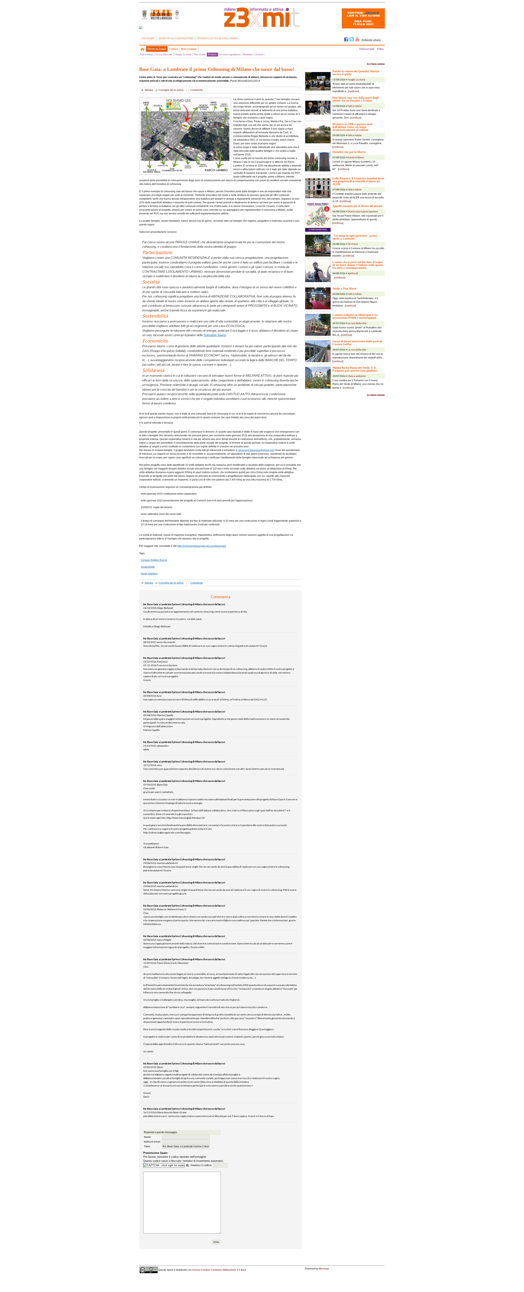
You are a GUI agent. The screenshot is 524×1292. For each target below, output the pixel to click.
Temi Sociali (200, 54)
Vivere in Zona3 (156, 48)
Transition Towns (214, 335)
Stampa (149, 90)
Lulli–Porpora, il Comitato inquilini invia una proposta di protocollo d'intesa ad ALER (358, 181)
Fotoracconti (366, 48)
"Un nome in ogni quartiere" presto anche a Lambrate (354, 237)
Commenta (196, 90)
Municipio (248, 54)
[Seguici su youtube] (357, 38)
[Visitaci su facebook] (140, 27)
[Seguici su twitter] (352, 38)
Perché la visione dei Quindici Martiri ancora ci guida (355, 73)
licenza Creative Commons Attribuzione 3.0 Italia (219, 1269)
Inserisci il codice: (202, 1165)
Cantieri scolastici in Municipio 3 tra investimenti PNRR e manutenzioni (355, 316)
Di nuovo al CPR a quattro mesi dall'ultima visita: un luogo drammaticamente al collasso (352, 126)
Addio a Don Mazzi (344, 288)
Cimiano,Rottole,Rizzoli (154, 560)
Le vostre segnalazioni (230, 54)
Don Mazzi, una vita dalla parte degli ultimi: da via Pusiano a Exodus (355, 99)
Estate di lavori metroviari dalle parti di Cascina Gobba (357, 343)
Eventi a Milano (356, 157)
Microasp (324, 1268)
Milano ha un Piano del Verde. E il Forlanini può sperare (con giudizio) (354, 369)
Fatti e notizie (146, 54)
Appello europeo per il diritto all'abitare (357, 206)
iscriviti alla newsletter (176, 38)
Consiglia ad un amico (171, 90)
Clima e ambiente (357, 376)
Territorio (212, 54)
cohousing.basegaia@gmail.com (256, 450)
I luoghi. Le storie (182, 54)
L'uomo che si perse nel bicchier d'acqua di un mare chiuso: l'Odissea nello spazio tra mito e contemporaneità (357, 264)
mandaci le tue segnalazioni (217, 38)
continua (353, 91)
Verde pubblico (149, 573)
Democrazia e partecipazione (363, 211)
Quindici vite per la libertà (349, 152)
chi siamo (147, 38)
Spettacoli (353, 273)
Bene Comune (189, 48)
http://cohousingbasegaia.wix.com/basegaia (201, 546)
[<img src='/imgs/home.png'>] (142, 49)
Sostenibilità (148, 566)
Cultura (173, 48)
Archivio (259, 54)
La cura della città (163, 54)
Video (380, 48)
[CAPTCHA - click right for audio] (163, 1165)
